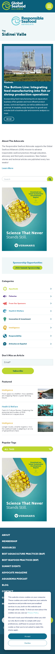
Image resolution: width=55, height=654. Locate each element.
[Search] (50, 179)
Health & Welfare (10, 406)
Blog (5, 585)
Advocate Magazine (14, 572)
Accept (27, 636)
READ (9, 119)
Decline (28, 643)
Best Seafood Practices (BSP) (20, 560)
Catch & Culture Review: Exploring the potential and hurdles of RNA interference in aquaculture (17, 412)
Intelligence (7, 390)
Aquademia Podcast (14, 578)
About (6, 535)
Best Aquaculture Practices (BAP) (23, 553)
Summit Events (11, 566)
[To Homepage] (14, 5)
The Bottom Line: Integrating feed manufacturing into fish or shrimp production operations (27, 90)
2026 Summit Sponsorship (27, 267)
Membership (9, 541)
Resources (9, 547)
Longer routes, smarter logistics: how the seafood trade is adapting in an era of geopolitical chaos (17, 429)
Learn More (7, 168)
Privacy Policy (33, 613)
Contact (7, 591)
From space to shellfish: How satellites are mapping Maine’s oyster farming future (17, 396)
